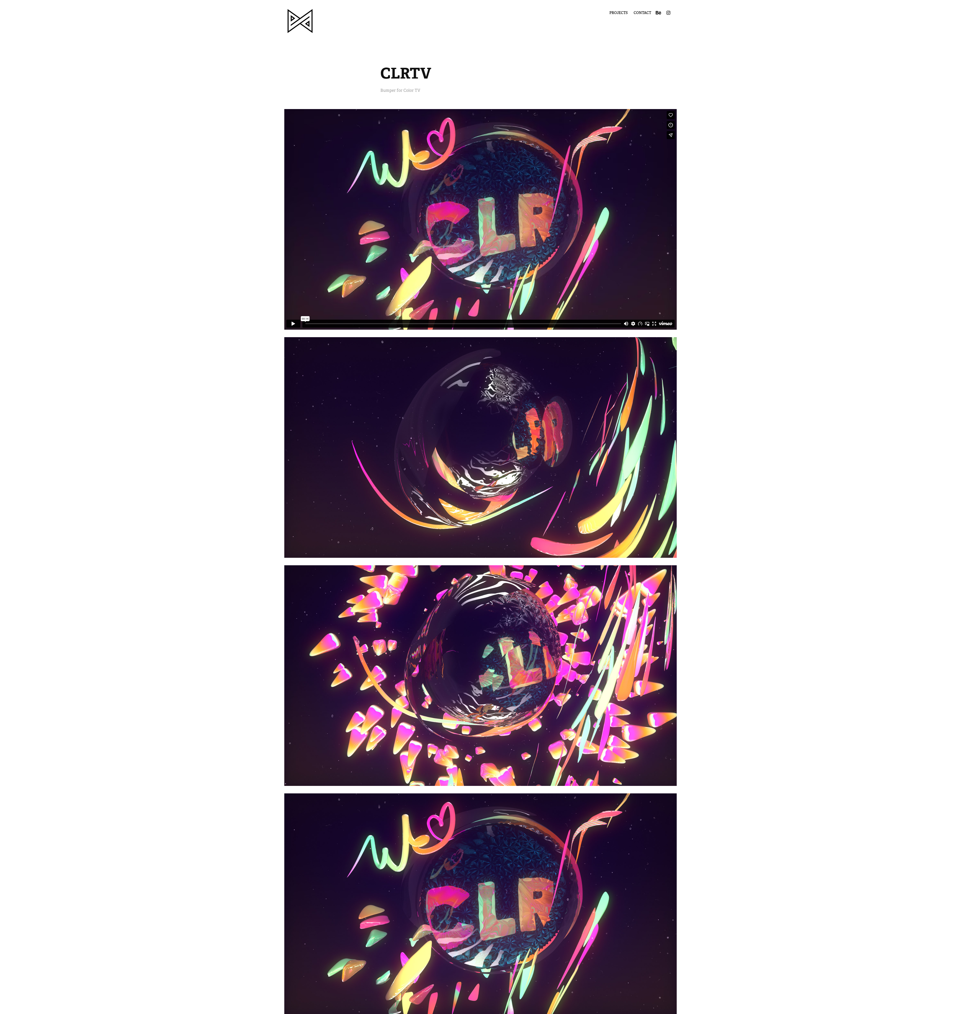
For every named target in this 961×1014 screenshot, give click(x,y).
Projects (618, 13)
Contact (642, 13)
